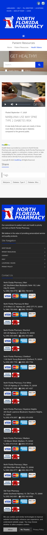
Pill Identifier (28, 8)
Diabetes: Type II (19, 182)
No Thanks (25, 530)
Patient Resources (21, 47)
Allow (10, 530)
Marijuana (6, 182)
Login (29, 11)
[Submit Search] (39, 65)
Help (18, 8)
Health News (13, 70)
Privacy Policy (7, 267)
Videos (27, 70)
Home (9, 47)
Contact (5, 255)
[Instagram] (43, 3)
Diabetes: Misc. (33, 182)
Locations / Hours (8, 263)
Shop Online (6, 248)
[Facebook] (38, 3)
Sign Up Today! (19, 11)
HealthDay (17, 160)
